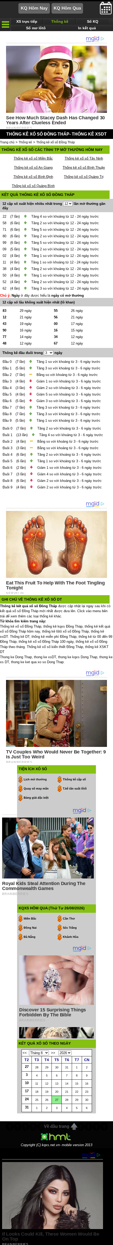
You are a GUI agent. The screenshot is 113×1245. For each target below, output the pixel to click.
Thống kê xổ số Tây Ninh (84, 158)
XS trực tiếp (26, 21)
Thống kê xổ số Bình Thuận (84, 168)
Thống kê (59, 21)
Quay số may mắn (36, 788)
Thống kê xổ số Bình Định (33, 177)
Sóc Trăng (70, 927)
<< (25, 1053)
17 (27, 1091)
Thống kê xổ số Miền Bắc (33, 158)
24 (27, 1099)
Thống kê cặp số (74, 779)
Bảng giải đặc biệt (36, 797)
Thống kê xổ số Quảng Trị (84, 177)
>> (53, 1053)
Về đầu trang (56, 1126)
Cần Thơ (69, 918)
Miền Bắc (30, 918)
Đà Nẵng (29, 936)
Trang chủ (7, 142)
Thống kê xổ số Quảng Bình (33, 186)
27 (27, 1067)
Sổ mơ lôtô (36, 28)
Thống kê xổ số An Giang (33, 168)
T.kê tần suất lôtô (75, 788)
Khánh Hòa (70, 936)
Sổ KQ (92, 21)
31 (27, 1107)
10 (27, 1083)
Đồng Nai (30, 927)
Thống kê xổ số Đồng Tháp (55, 142)
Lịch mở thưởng (35, 779)
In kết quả (87, 28)
